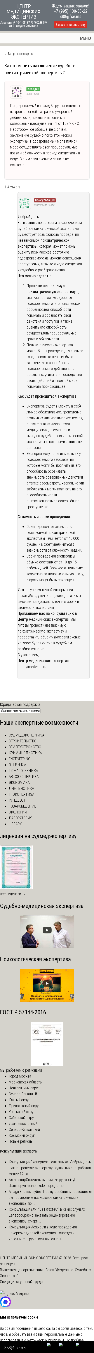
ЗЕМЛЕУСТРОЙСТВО (25, 747)
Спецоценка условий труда (21, 1281)
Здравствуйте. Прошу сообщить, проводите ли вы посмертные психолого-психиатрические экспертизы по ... (50, 1197)
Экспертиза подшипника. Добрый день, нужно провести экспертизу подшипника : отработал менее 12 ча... (50, 1168)
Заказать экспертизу (70, 25)
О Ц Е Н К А (17, 764)
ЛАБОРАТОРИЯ (20, 818)
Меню (85, 38)
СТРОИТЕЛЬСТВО (22, 741)
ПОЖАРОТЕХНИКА (23, 770)
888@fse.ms (70, 16)
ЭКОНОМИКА (19, 782)
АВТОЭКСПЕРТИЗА (24, 776)
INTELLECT (17, 800)
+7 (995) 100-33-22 (70, 11)
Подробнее (75, 1340)
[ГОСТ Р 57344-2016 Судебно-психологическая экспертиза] (47, 1064)
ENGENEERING (19, 758)
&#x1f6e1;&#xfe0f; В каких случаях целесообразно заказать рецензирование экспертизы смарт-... (47, 1215)
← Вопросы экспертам (18, 53)
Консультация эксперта (18, 1151)
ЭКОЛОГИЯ (18, 812)
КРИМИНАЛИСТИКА (25, 753)
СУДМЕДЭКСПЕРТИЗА (26, 735)
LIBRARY (15, 824)
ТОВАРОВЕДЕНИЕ (22, 806)
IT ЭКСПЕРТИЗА (21, 794)
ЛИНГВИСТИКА (21, 788)
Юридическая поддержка (20, 704)
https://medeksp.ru (32, 666)
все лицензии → (13, 894)
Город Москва (20, 1076)
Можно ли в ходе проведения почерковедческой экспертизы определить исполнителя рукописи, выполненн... (43, 1233)
